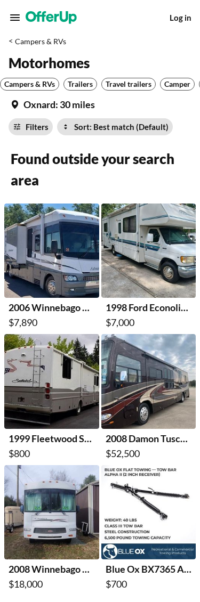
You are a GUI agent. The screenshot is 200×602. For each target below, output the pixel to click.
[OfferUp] (51, 17)
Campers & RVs (40, 41)
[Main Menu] (15, 17)
